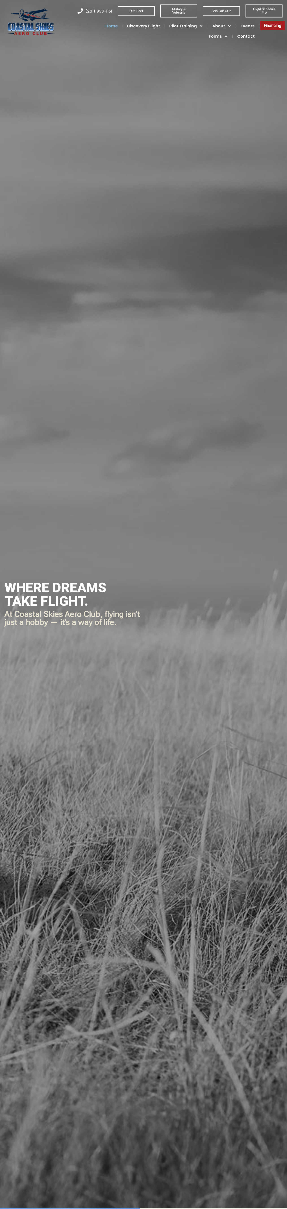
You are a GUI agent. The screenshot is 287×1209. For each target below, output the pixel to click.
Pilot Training (183, 26)
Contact (246, 36)
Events (247, 26)
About (218, 26)
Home (111, 26)
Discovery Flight (143, 26)
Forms (215, 36)
